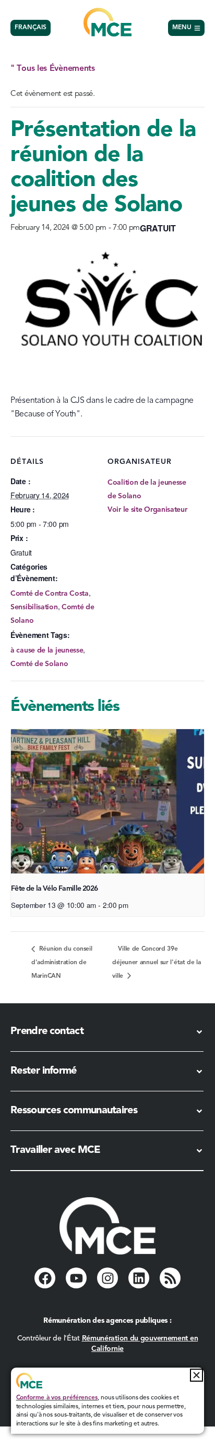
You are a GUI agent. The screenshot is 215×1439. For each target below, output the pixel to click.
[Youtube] (76, 1278)
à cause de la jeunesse (46, 650)
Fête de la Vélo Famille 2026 (54, 888)
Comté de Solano (39, 664)
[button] (196, 1375)
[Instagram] (107, 1278)
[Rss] (170, 1278)
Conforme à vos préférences (57, 1398)
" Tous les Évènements (52, 69)
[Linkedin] (138, 1278)
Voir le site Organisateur (147, 509)
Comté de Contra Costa (49, 593)
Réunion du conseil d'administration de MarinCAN (61, 962)
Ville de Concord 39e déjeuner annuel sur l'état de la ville (156, 962)
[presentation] (107, 801)
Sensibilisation (34, 607)
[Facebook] (44, 1278)
